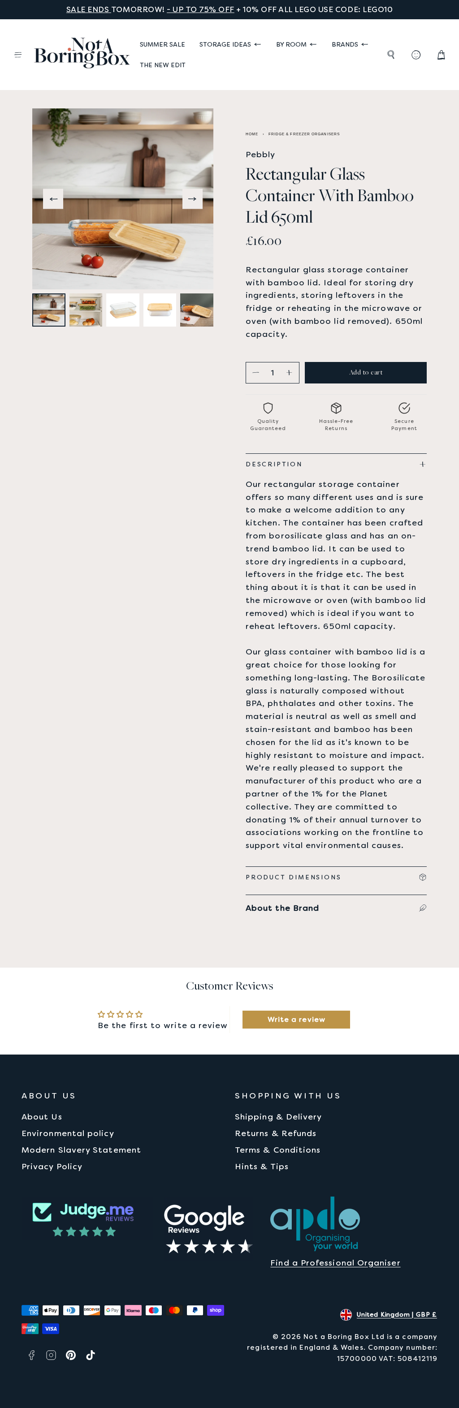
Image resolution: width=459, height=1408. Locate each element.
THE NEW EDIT (163, 65)
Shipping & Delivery (278, 1116)
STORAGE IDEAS (225, 44)
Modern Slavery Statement (81, 1150)
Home (252, 134)
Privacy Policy (52, 1166)
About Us (42, 1116)
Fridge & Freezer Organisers (304, 134)
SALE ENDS (88, 9)
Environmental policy (68, 1133)
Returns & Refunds (275, 1133)
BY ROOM (291, 44)
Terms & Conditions (277, 1150)
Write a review (296, 1019)
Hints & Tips (262, 1166)
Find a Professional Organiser (335, 1262)
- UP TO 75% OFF (200, 9)
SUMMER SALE (162, 44)
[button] (18, 54)
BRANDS (345, 44)
